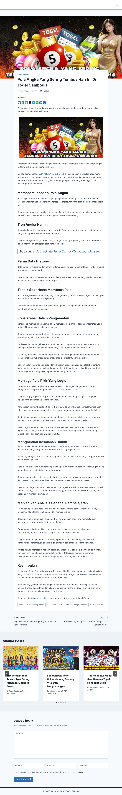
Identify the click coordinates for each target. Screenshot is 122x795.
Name (18, 765)
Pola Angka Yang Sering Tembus (31, 605)
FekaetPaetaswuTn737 (28, 91)
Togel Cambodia (80, 605)
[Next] (115, 673)
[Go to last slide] (7, 673)
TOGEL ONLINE (23, 75)
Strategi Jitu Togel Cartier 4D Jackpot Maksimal (68, 251)
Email (50, 765)
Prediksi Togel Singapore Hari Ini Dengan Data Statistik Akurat (86, 621)
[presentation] (20, 658)
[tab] (56, 702)
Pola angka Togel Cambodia (31, 571)
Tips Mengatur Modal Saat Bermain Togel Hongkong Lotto (99, 679)
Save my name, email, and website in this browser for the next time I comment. (50, 772)
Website (84, 765)
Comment (20, 733)
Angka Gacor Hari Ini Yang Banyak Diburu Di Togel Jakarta (35, 621)
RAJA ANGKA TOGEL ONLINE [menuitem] (52, 174)
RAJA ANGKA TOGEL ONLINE (59, 605)
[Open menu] (117, 5)
